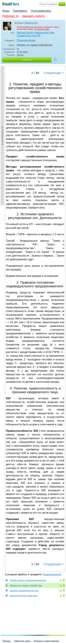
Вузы (5, 11)
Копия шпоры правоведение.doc (28, 580)
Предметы (20, 11)
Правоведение (26, 40)
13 (60, 580)
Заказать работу (33, 16)
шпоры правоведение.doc (24, 590)
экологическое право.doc (24, 595)
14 (60, 590)
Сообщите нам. (42, 29)
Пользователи (41, 11)
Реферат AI (10, 16)
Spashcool (31, 22)
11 (60, 585)
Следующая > (54, 73)
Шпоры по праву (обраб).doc (26, 585)
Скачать (27, 59)
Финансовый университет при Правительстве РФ (35, 34)
